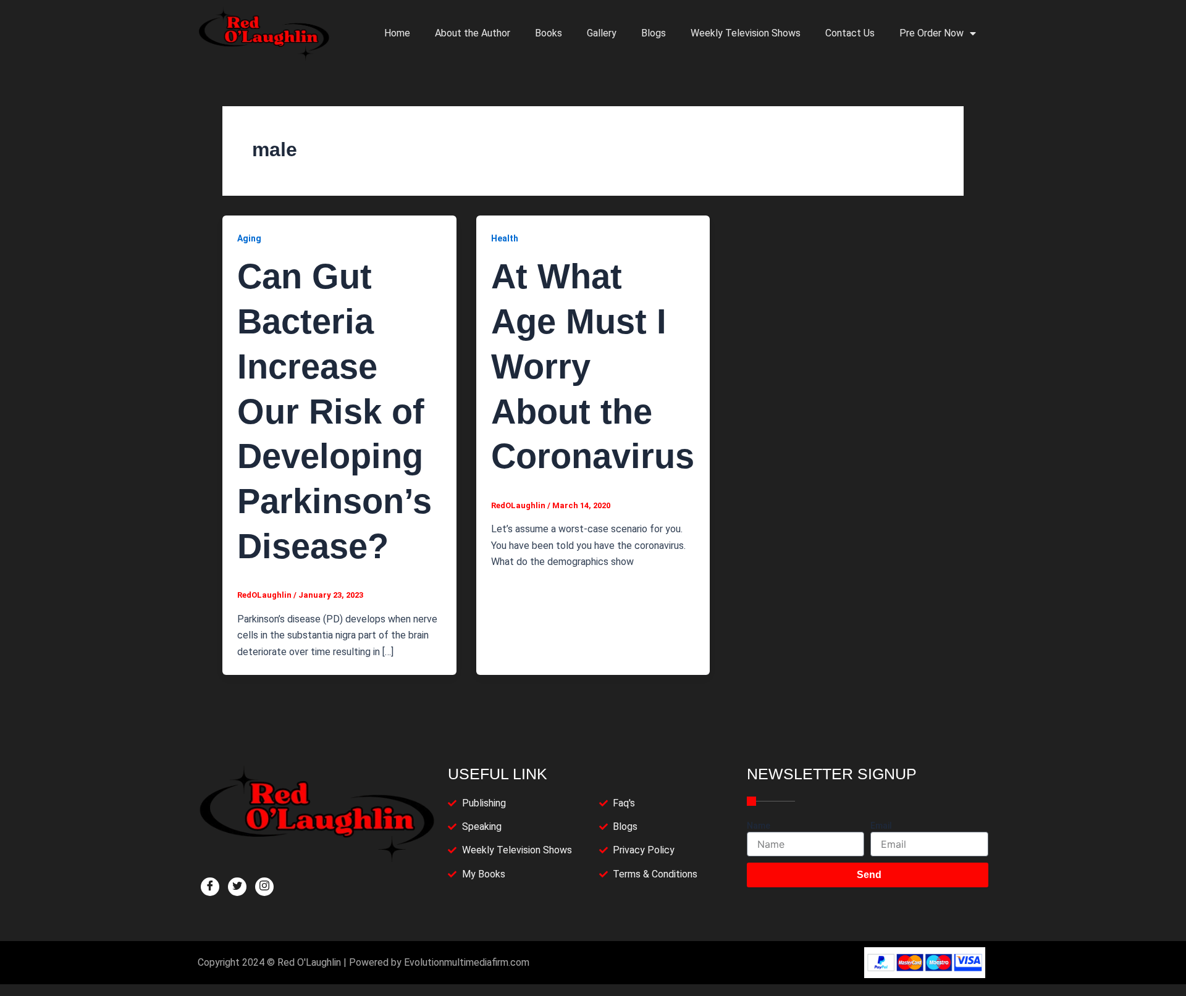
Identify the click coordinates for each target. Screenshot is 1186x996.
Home (397, 33)
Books (548, 33)
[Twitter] (237, 886)
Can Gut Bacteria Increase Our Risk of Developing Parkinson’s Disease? (334, 411)
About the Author (472, 33)
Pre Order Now (931, 33)
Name (758, 826)
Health (504, 238)
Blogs (653, 33)
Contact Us (850, 33)
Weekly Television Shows (746, 33)
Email (881, 826)
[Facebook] (210, 886)
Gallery (601, 33)
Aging (249, 238)
